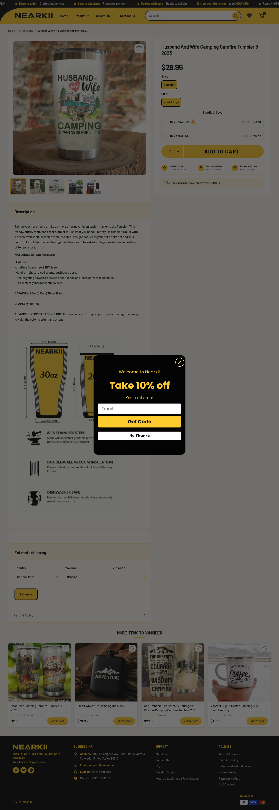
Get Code (139, 421)
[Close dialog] (180, 362)
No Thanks (139, 435)
